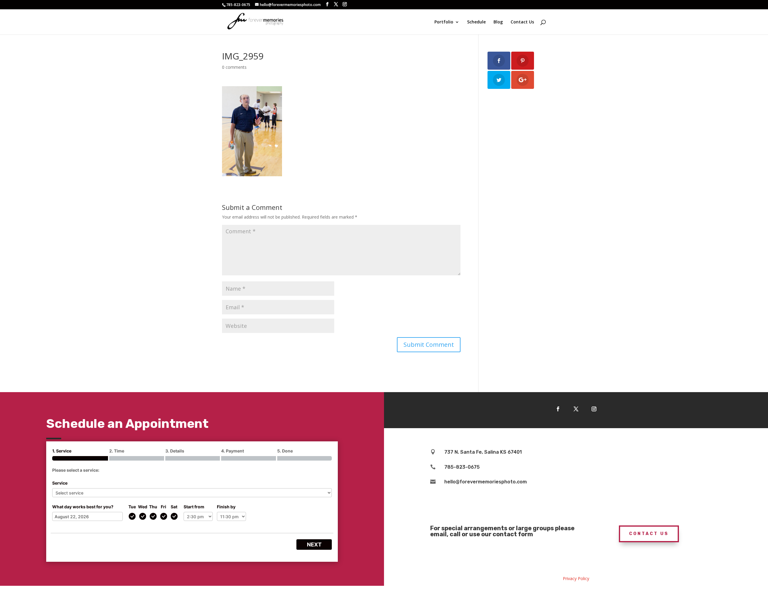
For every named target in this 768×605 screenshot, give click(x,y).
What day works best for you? (82, 506)
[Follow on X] (576, 409)
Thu (153, 506)
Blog (498, 22)
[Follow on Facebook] (558, 409)
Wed (142, 506)
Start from (194, 506)
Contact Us (522, 22)
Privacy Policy (576, 578)
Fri (163, 506)
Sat (174, 506)
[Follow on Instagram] (594, 409)
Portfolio (443, 22)
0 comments (234, 67)
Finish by (226, 506)
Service (60, 483)
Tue (132, 506)
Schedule (476, 22)
